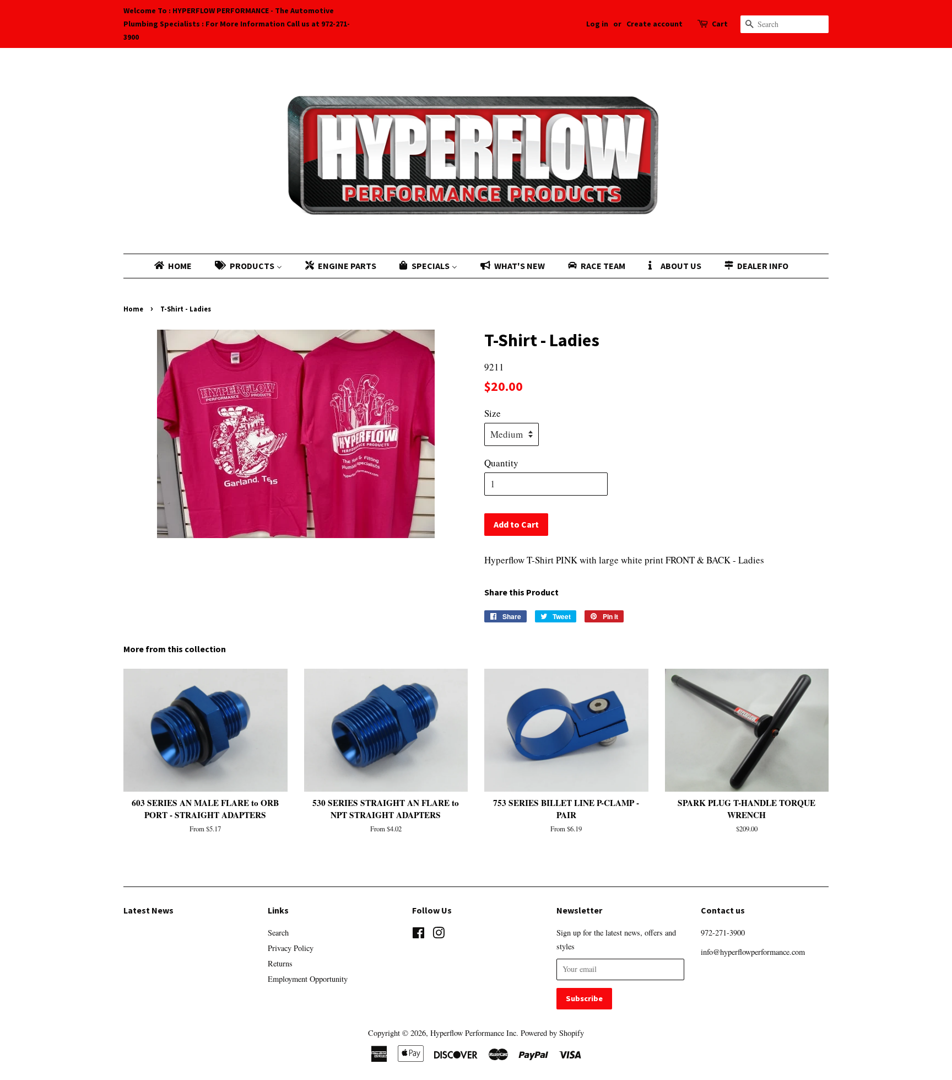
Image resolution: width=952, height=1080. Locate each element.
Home (133, 308)
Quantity (501, 462)
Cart (720, 24)
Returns (280, 963)
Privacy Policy (290, 948)
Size (492, 413)
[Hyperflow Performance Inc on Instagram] (438, 934)
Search (278, 932)
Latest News (148, 910)
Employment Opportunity (308, 979)
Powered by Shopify (552, 1033)
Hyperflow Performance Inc (473, 1033)
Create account (654, 24)
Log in (597, 24)
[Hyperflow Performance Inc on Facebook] (418, 934)
